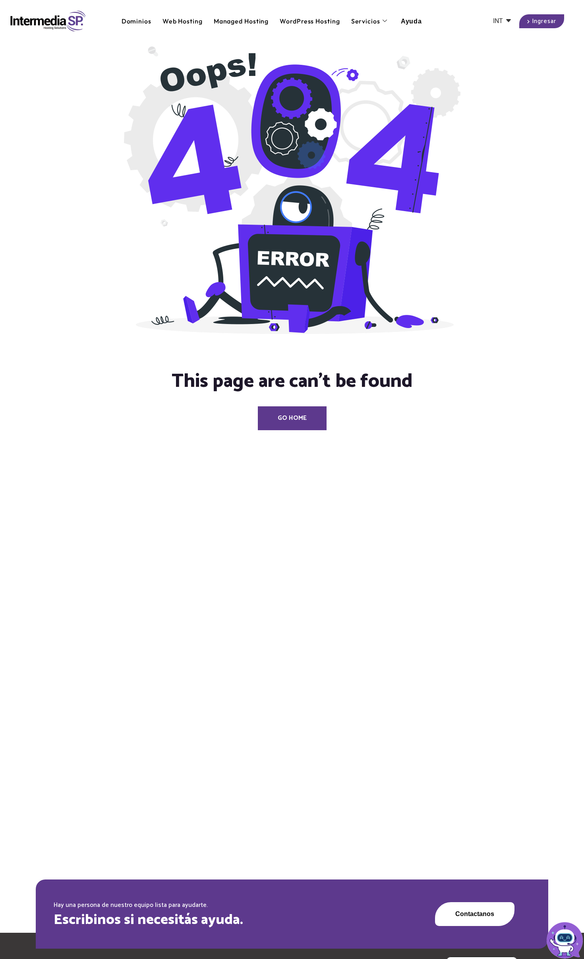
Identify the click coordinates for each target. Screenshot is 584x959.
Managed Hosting (241, 21)
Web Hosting (182, 21)
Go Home (292, 418)
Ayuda (411, 21)
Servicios (365, 21)
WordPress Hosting (310, 21)
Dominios (136, 21)
